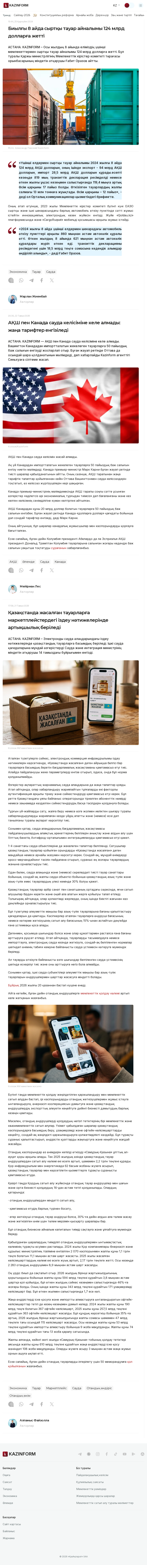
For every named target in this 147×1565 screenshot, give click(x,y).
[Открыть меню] (140, 5)
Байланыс (9, 1531)
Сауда (50, 272)
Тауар (36, 272)
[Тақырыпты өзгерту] (129, 5)
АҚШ (13, 561)
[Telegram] (31, 281)
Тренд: (7, 15)
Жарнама (9, 1538)
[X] (52, 281)
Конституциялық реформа (57, 15)
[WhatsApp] (21, 281)
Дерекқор (102, 15)
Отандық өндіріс (99, 1388)
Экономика (18, 272)
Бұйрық (13, 985)
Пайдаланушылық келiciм (92, 1475)
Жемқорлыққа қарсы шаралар (95, 1496)
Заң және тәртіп (121, 15)
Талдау (7, 1489)
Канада (60, 561)
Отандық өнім (20, 1395)
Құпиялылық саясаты (90, 1482)
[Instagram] (11, 281)
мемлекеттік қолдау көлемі (100, 993)
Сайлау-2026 (22, 15)
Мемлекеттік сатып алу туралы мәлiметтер (105, 1503)
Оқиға (6, 1475)
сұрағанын (58, 548)
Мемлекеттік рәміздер (91, 1489)
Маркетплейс (56, 1388)
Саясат (7, 1482)
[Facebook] (41, 281)
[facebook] (106, 1454)
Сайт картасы (12, 1524)
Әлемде (28, 561)
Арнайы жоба (85, 15)
